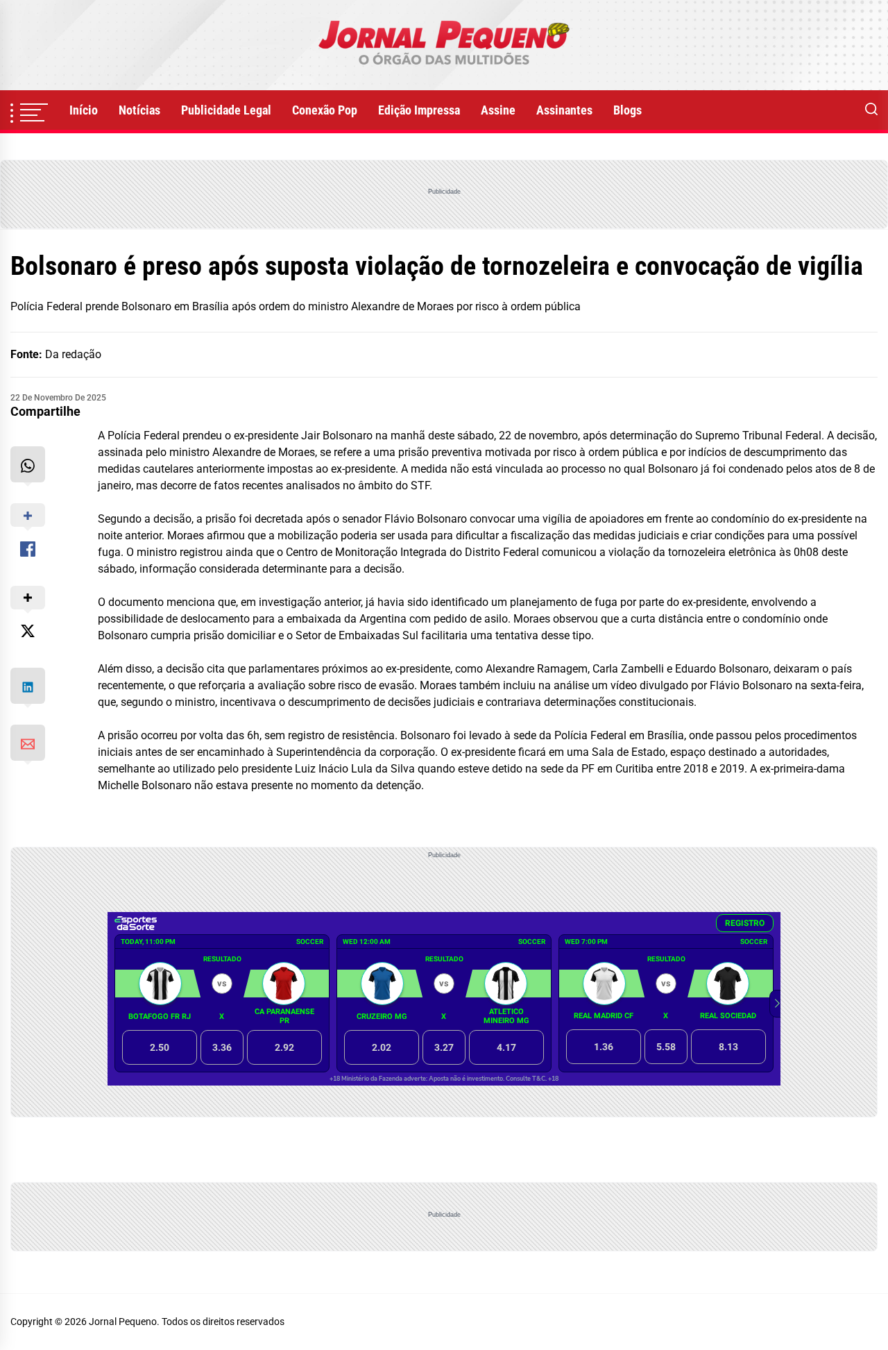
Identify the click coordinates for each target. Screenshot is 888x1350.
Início (83, 110)
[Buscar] (871, 110)
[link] (444, 45)
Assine (498, 110)
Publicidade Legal (226, 110)
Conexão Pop (324, 110)
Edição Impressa (419, 110)
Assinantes (564, 110)
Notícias (139, 110)
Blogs (627, 110)
